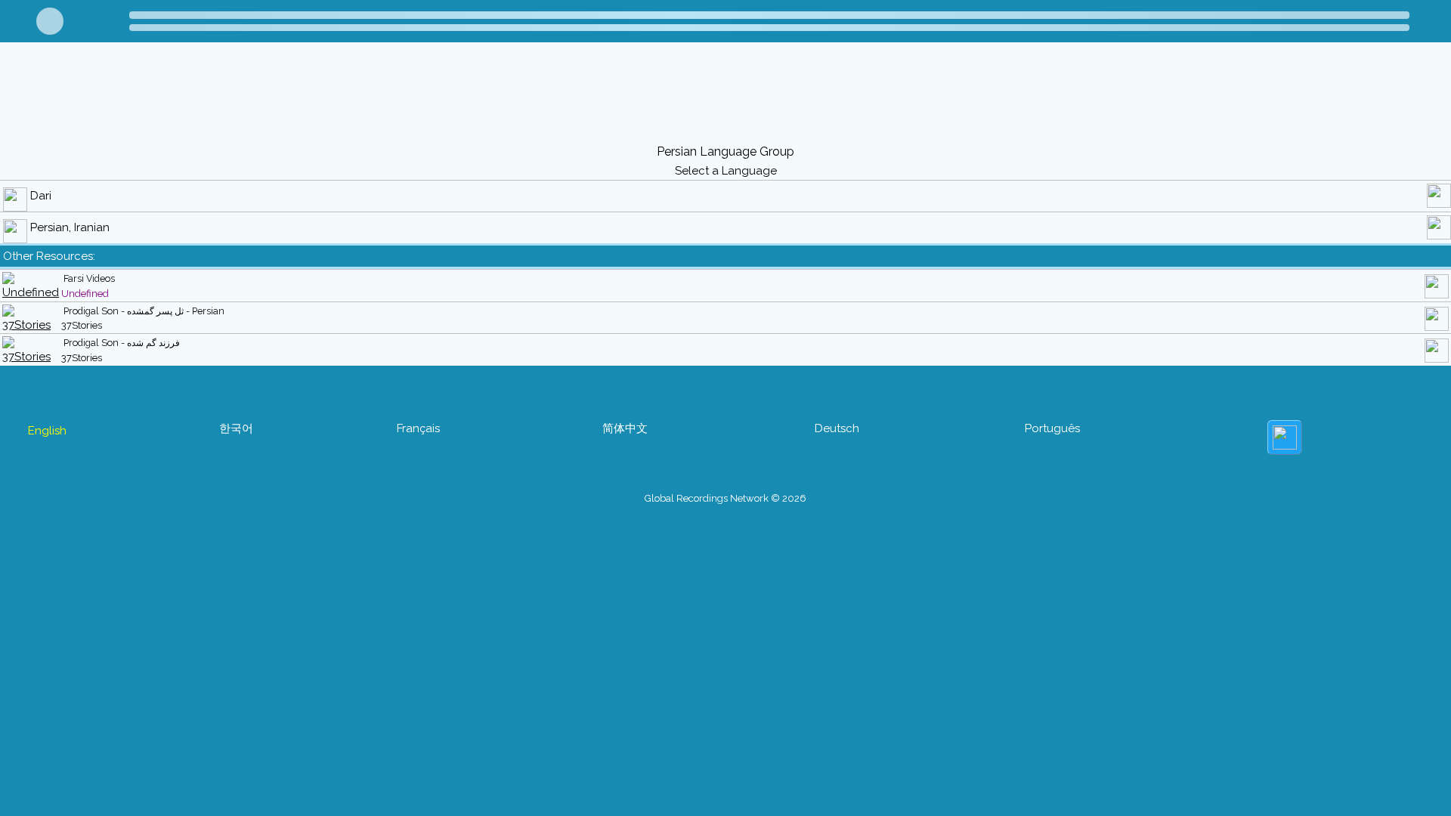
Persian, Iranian (70, 227)
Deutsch (837, 428)
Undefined (85, 293)
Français (418, 428)
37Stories (81, 325)
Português (1052, 428)
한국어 (236, 428)
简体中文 (625, 428)
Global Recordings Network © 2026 (725, 498)
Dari (40, 195)
